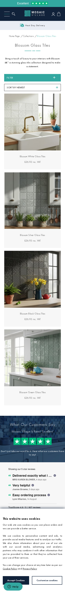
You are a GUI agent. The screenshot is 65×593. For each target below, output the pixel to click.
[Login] (53, 14)
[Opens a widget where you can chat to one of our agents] (13, 587)
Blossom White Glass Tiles (32, 156)
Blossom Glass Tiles (46, 36)
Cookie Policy (10, 568)
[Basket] (59, 14)
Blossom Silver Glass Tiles (32, 235)
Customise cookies (47, 580)
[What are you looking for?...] (14, 14)
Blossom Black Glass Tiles (32, 313)
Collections (28, 36)
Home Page (14, 36)
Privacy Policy (30, 568)
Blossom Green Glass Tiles (32, 392)
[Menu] (7, 14)
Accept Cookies (16, 580)
